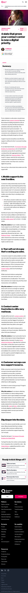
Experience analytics (19, 531)
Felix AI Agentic (4, 506)
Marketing (3, 531)
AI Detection (17, 544)
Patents (2, 580)
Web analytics (18, 536)
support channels (14, 120)
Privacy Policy (3, 573)
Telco (16, 511)
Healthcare (17, 516)
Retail (16, 504)
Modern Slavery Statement (6, 586)
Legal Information (4, 584)
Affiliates (2, 582)
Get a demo (20, 496)
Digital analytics (18, 526)
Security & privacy (5, 519)
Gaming (16, 514)
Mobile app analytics (6, 514)
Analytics (3, 534)
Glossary (3, 564)
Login (7, 496)
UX (2, 539)
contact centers (19, 316)
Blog (2, 6)
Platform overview (5, 504)
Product (3, 526)
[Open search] (22, 2)
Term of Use (3, 575)
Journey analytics (19, 534)
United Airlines (5, 446)
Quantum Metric (16, 155)
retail (10, 406)
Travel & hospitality (19, 509)
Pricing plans (4, 556)
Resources (3, 559)
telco (15, 406)
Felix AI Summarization (6, 509)
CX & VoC (3, 536)
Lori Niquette (8, 48)
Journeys (3, 511)
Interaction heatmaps (6, 516)
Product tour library (5, 554)
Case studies (4, 561)
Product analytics (18, 529)
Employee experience (19, 539)
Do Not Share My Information (6, 588)
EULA (2, 578)
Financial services (19, 506)
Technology (4, 529)
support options (5, 268)
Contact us (3, 551)
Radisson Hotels (5, 235)
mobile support (10, 219)
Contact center (18, 541)
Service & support (5, 541)
